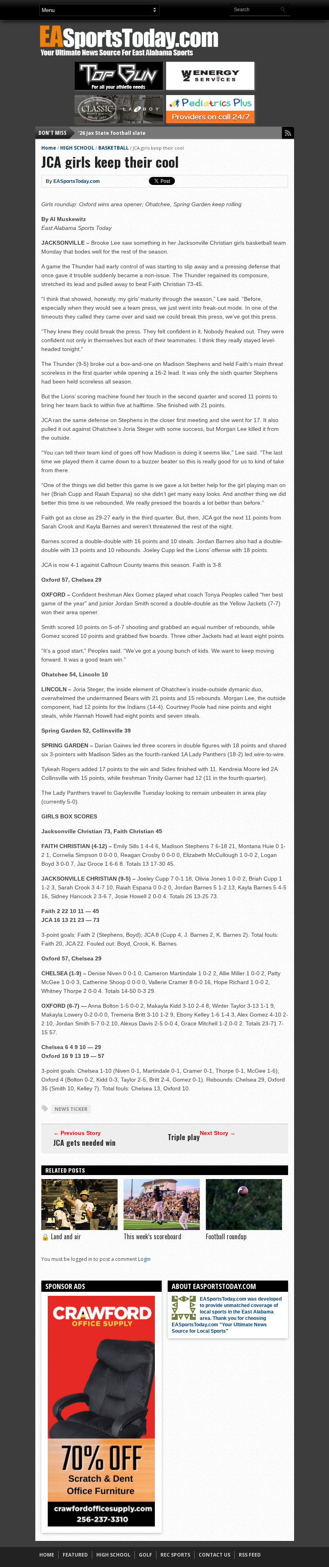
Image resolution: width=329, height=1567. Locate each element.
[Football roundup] (244, 1228)
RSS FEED (250, 1554)
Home (48, 147)
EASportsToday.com (76, 181)
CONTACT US (214, 1554)
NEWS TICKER (71, 1109)
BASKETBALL (113, 147)
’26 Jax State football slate (112, 132)
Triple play (184, 1137)
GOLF (145, 1554)
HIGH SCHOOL (77, 147)
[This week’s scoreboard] (162, 1228)
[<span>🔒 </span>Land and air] (79, 1228)
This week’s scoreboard (152, 1236)
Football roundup (226, 1236)
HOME (46, 1554)
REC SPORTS (175, 1554)
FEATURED (75, 1554)
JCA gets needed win (84, 1142)
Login (144, 1259)
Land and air (61, 1236)
